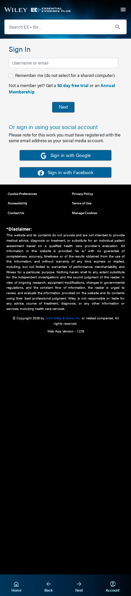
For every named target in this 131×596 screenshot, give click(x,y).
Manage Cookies (84, 212)
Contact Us (16, 212)
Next (63, 106)
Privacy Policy (82, 193)
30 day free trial (73, 85)
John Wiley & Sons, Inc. (63, 317)
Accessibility (17, 202)
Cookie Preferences (22, 193)
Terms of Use (81, 202)
